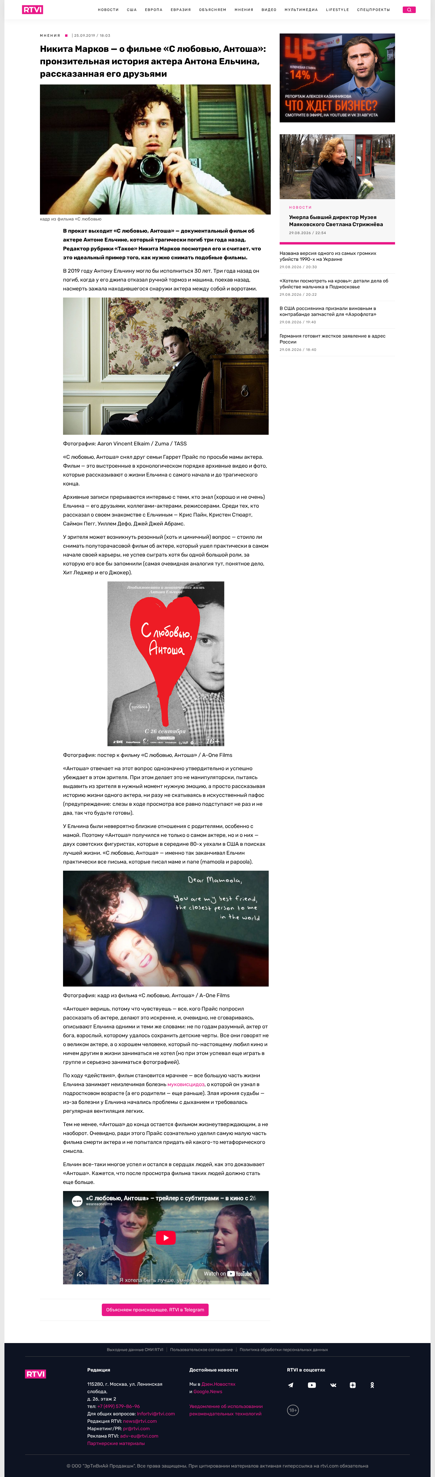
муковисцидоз (185, 1084)
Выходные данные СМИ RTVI (135, 1349)
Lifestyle (337, 10)
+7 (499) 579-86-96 (118, 1406)
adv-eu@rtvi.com (139, 1436)
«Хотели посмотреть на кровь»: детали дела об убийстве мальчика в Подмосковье (334, 284)
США (132, 10)
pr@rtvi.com (136, 1428)
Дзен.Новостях (219, 1384)
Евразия (181, 10)
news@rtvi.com (140, 1421)
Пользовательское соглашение (201, 1349)
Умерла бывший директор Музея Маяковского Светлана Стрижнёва (336, 221)
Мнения (244, 10)
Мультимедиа (301, 10)
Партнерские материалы (116, 1443)
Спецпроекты (373, 10)
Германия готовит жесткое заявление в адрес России (333, 339)
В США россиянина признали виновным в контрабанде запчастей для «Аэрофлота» (328, 311)
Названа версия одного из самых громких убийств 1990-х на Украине (328, 256)
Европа (154, 10)
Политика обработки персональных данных (284, 1349)
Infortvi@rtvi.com (156, 1414)
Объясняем (213, 10)
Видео (269, 10)
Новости (108, 10)
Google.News (208, 1391)
